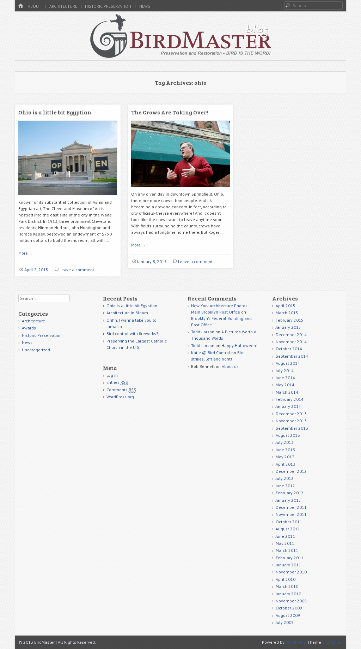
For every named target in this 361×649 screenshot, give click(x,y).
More (25, 253)
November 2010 (291, 571)
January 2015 (288, 327)
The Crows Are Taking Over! (169, 112)
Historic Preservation (108, 6)
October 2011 (289, 521)
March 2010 (287, 586)
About (34, 6)
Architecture (63, 6)
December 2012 (291, 471)
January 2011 (288, 564)
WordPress (296, 642)
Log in (112, 375)
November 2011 (291, 514)
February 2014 (290, 399)
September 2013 (292, 428)
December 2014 (291, 334)
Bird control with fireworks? (132, 333)
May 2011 (285, 543)
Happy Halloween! (239, 345)
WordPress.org (120, 396)
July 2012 (285, 478)
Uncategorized (36, 349)
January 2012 (288, 500)
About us (230, 366)
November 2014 (291, 341)
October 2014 (289, 348)
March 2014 (287, 392)
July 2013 (285, 442)
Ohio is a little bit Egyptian (54, 112)
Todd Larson (202, 331)
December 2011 (291, 507)
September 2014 (292, 356)
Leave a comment (77, 269)
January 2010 (288, 593)
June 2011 (285, 536)
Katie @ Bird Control (210, 352)
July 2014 (285, 370)
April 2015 (285, 305)
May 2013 (285, 456)
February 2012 (290, 492)
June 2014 (285, 377)
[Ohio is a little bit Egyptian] (67, 197)
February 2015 (290, 320)
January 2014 (288, 406)
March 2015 (287, 312)
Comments (121, 389)
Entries (117, 382)
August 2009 (288, 615)
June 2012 (285, 485)
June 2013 (285, 449)
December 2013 (291, 413)
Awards (29, 328)
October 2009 (289, 608)
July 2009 (285, 622)
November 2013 (291, 420)
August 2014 (288, 363)
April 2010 (285, 579)
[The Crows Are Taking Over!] (180, 189)
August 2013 (288, 435)
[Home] (20, 6)
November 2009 (291, 600)
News (144, 6)
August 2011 (288, 528)
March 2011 (287, 550)
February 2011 (290, 557)
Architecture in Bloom (127, 312)
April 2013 (285, 464)
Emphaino (332, 642)
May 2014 (285, 384)
